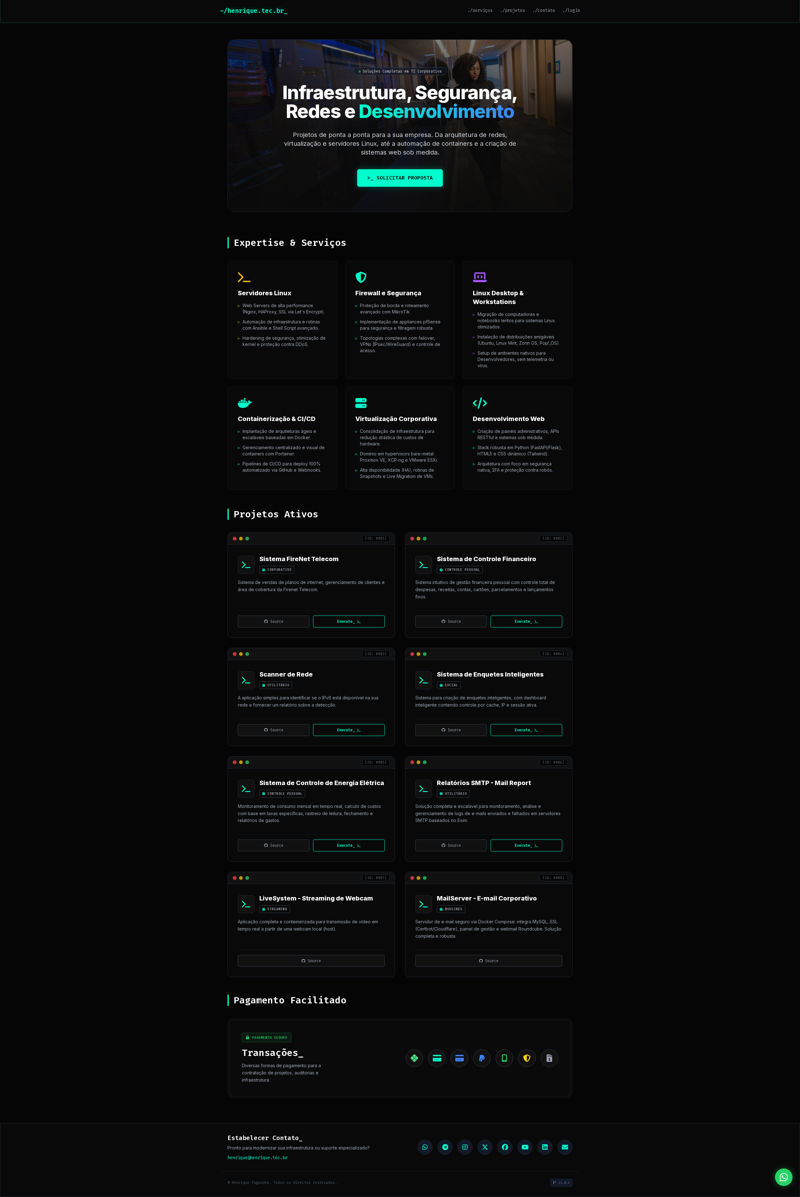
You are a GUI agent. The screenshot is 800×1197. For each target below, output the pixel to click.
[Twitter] (485, 1147)
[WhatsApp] (425, 1147)
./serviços (480, 10)
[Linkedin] (545, 1147)
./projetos (512, 10)
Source (276, 621)
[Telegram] (445, 1147)
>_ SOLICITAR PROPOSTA (400, 178)
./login (571, 10)
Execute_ (346, 621)
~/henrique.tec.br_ (254, 11)
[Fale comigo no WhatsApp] (783, 1177)
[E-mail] (565, 1147)
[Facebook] (505, 1147)
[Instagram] (465, 1147)
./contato (543, 10)
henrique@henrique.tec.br (258, 1158)
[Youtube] (525, 1147)
